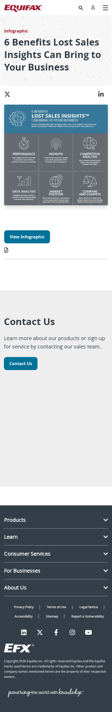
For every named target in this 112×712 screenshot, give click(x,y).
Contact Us (20, 363)
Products (15, 519)
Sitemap (52, 616)
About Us (15, 587)
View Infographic (27, 237)
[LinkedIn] (24, 632)
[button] (80, 8)
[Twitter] (40, 632)
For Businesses (22, 570)
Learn (11, 536)
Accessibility (24, 616)
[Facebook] (56, 632)
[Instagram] (72, 632)
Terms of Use (56, 607)
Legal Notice (88, 607)
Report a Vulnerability (87, 616)
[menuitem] (80, 8)
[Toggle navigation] (105, 8)
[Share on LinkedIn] (103, 94)
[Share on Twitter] (9, 94)
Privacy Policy (24, 607)
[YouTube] (88, 632)
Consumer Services (27, 553)
